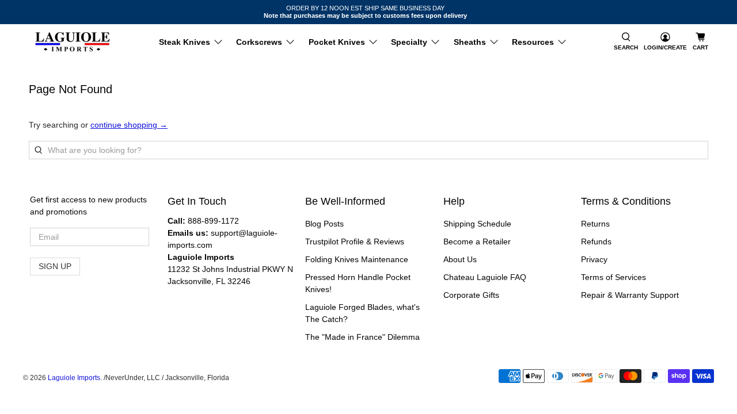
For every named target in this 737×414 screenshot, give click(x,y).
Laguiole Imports (74, 377)
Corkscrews (259, 42)
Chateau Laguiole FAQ (484, 277)
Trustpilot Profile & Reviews (354, 241)
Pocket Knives (337, 42)
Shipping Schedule (477, 223)
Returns (595, 223)
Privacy (594, 259)
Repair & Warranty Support (630, 295)
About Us (460, 259)
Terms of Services (613, 277)
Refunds (596, 241)
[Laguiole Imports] (72, 42)
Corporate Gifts (471, 295)
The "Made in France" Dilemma (362, 337)
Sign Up (55, 266)
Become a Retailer (477, 241)
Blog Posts (324, 223)
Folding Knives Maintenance (356, 259)
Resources (533, 42)
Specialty (409, 42)
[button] (626, 42)
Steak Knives (184, 42)
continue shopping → (129, 124)
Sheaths (470, 42)
